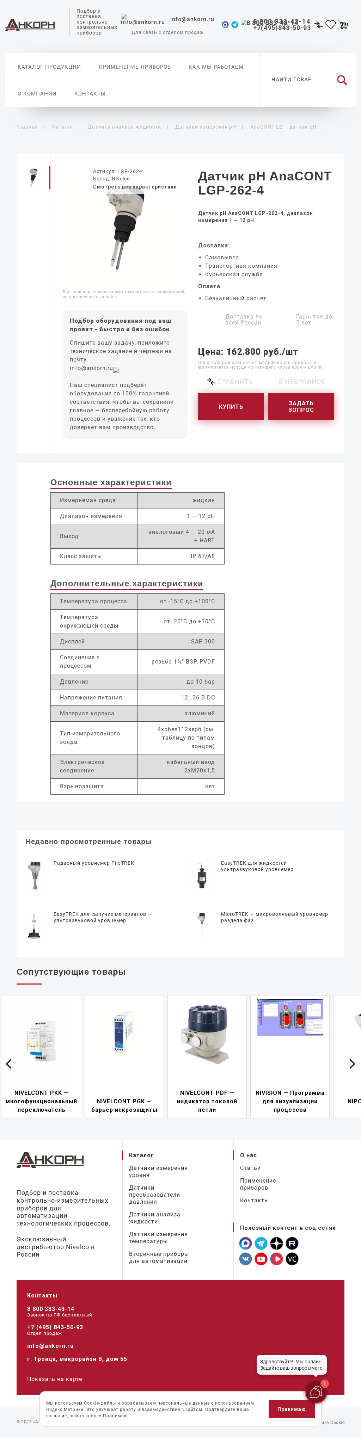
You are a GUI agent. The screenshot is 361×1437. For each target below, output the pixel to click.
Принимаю (291, 1409)
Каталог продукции (49, 67)
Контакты (90, 94)
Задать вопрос (301, 406)
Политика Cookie (326, 1422)
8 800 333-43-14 (50, 1309)
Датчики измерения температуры (158, 1238)
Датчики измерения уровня (158, 1171)
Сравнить (235, 381)
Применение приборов (135, 67)
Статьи (250, 1168)
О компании (37, 94)
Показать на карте (54, 1379)
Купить (231, 406)
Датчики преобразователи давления (154, 1194)
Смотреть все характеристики (135, 187)
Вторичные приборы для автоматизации (159, 1257)
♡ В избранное (298, 381)
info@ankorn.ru (91, 368)
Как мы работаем (216, 67)
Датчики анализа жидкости (154, 1218)
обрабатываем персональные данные (166, 1403)
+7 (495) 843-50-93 (55, 1327)
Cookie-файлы (100, 1403)
